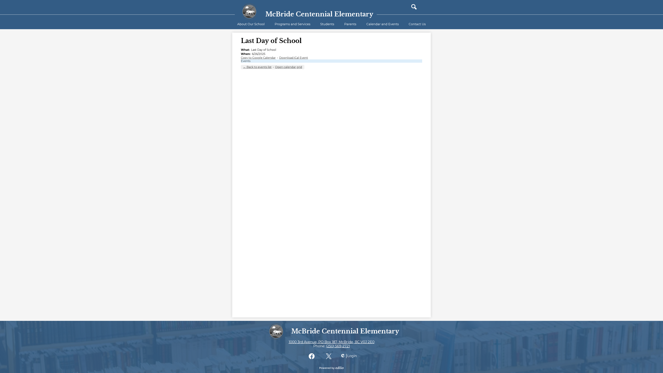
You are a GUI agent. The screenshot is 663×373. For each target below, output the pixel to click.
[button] (251, 25)
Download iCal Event (293, 57)
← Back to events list (257, 67)
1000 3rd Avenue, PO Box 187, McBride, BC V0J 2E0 (331, 342)
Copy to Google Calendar (258, 57)
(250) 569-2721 (338, 346)
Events (245, 61)
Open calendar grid (288, 67)
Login (348, 356)
